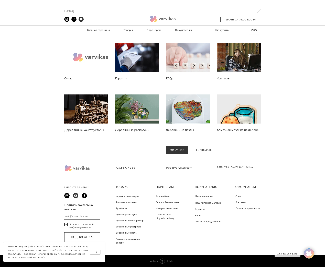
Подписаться (82, 237)
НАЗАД (69, 11)
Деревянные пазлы (180, 130)
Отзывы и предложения (208, 221)
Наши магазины (204, 196)
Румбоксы (121, 208)
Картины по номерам (127, 196)
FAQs (169, 78)
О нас (68, 78)
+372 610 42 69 (125, 167)
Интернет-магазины (167, 208)
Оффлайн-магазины (167, 202)
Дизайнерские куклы (127, 214)
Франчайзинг (163, 196)
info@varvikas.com (179, 167)
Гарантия (121, 78)
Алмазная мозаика (126, 202)
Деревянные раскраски (132, 130)
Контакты (223, 78)
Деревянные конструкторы (84, 130)
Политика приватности (248, 208)
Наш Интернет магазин (208, 202)
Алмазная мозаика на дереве (238, 130)
